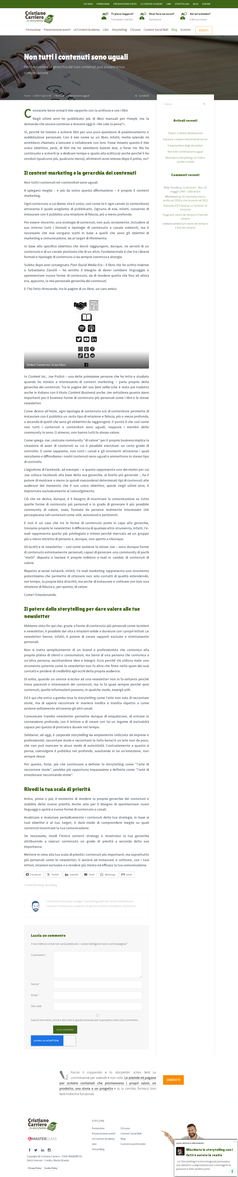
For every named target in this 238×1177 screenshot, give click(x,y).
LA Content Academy (152, 3)
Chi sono (88, 3)
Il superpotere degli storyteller (185, 145)
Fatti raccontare (198, 19)
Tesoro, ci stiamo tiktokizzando (185, 133)
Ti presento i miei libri (122, 19)
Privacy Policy (34, 1168)
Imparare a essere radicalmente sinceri (185, 139)
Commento (39, 955)
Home (27, 95)
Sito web (36, 1006)
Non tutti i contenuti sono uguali (185, 151)
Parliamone (155, 19)
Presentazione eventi (125, 3)
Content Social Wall (131, 1133)
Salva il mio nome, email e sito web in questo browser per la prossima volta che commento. (85, 1020)
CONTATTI (173, 1080)
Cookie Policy (50, 1168)
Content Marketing (34, 885)
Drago (166, 214)
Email (35, 995)
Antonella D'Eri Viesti (175, 205)
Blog (195, 3)
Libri (168, 3)
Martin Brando (61, 1160)
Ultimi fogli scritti (42, 95)
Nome (35, 984)
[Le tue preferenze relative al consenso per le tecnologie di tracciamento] (232, 1171)
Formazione (103, 3)
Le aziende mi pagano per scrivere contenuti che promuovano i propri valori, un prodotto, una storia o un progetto (107, 1083)
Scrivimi (206, 3)
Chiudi (235, 1141)
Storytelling (182, 3)
